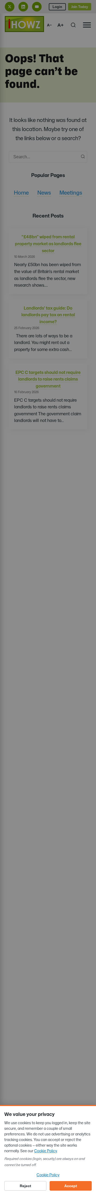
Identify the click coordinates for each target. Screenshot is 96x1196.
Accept (70, 1186)
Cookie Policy (45, 1150)
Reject (25, 1186)
